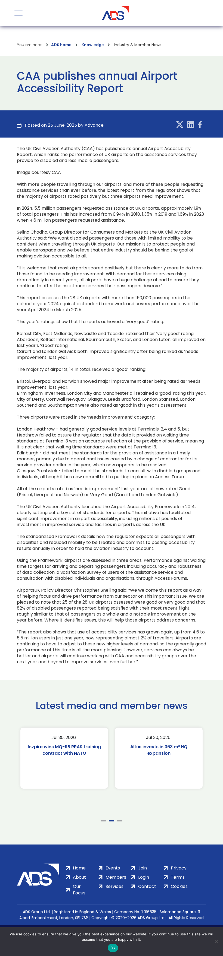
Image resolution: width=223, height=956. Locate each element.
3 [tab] (119, 820)
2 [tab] (111, 820)
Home (79, 868)
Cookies (179, 886)
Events (113, 868)
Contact (147, 886)
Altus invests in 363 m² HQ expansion (64, 750)
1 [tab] (103, 820)
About (79, 877)
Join (142, 868)
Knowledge (93, 44)
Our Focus (79, 889)
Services (114, 886)
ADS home (61, 44)
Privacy (179, 868)
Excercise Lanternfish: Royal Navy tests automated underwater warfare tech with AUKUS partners (159, 756)
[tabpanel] (64, 758)
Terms (178, 877)
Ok (112, 948)
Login (143, 877)
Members (116, 877)
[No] (216, 941)
